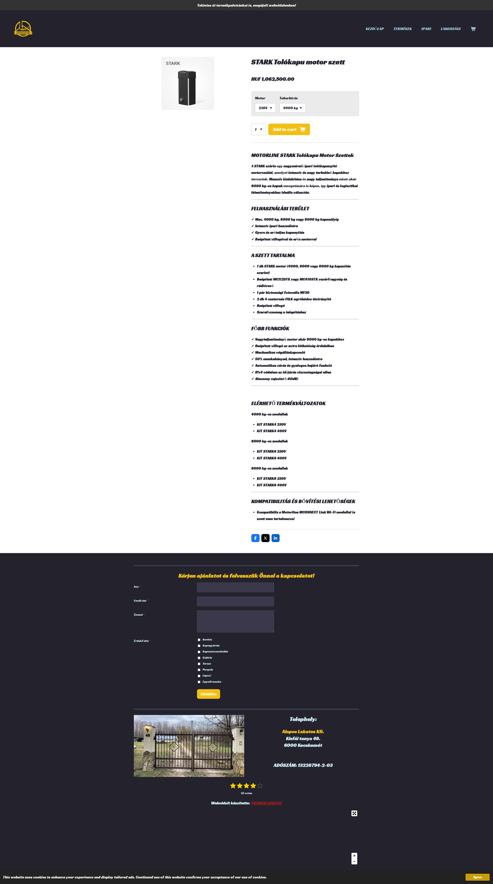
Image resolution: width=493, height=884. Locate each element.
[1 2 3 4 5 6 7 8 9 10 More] (258, 129)
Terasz (207, 663)
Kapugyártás (211, 645)
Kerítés (207, 639)
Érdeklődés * (142, 641)
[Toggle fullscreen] (354, 813)
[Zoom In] (354, 856)
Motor (260, 98)
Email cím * (141, 600)
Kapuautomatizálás (215, 651)
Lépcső (207, 675)
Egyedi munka (212, 681)
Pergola (208, 669)
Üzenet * (139, 614)
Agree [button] (477, 877)
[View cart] (473, 28)
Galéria (207, 657)
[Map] (246, 837)
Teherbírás (288, 98)
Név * (137, 586)
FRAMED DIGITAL (267, 802)
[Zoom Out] (354, 861)
